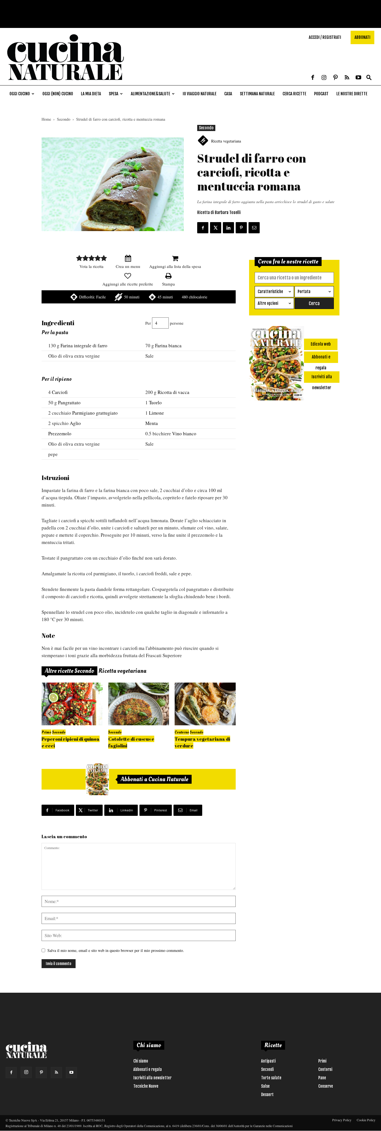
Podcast (321, 93)
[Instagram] (324, 78)
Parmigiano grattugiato (95, 413)
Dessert (267, 1094)
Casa (228, 93)
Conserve (325, 1086)
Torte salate (271, 1077)
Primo (46, 732)
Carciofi (59, 392)
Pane (322, 1077)
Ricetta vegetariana (226, 141)
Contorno (182, 732)
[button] (369, 77)
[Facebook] (312, 78)
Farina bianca (168, 345)
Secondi (267, 1069)
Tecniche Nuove (145, 1086)
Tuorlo (155, 402)
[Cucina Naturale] (65, 82)
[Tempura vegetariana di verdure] (205, 704)
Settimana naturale (257, 93)
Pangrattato (69, 402)
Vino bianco (184, 433)
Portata (304, 291)
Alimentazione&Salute (150, 93)
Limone (156, 413)
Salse (265, 1086)
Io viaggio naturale (199, 93)
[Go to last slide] (50, 713)
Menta (151, 423)
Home (46, 119)
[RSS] (347, 78)
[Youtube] (358, 78)
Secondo (63, 119)
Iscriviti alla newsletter (152, 1077)
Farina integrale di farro (84, 345)
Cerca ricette (294, 93)
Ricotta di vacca (173, 392)
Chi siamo (140, 1061)
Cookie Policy (366, 1120)
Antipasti (268, 1061)
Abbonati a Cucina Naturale (154, 779)
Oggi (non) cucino (57, 93)
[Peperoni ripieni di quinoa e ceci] (72, 704)
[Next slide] (227, 713)
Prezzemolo (59, 433)
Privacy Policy (341, 1120)
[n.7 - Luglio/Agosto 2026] (97, 779)
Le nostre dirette (351, 93)
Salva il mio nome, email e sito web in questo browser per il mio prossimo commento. (115, 950)
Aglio (75, 423)
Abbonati (362, 37)
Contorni (325, 1069)
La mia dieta (91, 93)
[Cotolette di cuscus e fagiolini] (138, 704)
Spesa (113, 93)
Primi (322, 1061)
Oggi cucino (19, 93)
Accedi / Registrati (325, 37)
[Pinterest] (335, 78)
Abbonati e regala (147, 1069)
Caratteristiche (270, 291)
